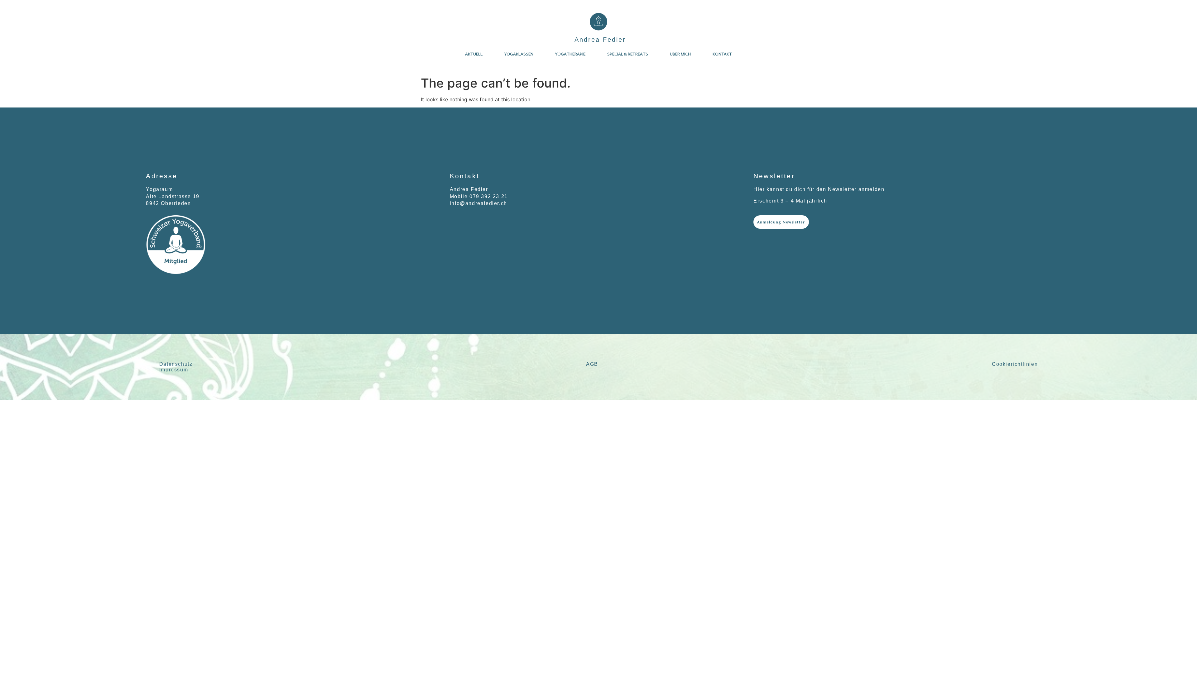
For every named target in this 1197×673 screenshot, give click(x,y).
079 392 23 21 (488, 196)
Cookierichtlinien (1015, 364)
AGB (592, 364)
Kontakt (722, 54)
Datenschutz (176, 364)
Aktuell (474, 54)
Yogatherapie (570, 54)
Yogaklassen (518, 54)
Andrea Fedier (600, 39)
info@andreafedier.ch (478, 203)
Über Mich (680, 54)
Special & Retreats (627, 54)
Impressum (173, 369)
